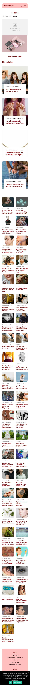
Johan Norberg (17, 181)
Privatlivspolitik (17, 682)
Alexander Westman (17, 118)
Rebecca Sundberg (18, 150)
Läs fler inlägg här (15, 56)
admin (15, 16)
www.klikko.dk (16, 664)
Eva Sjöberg (15, 86)
